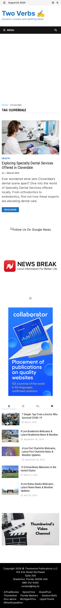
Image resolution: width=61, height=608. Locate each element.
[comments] (37, 406)
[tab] (9, 406)
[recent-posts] (23, 406)
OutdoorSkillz (49, 595)
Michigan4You (28, 599)
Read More (11, 209)
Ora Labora (10, 599)
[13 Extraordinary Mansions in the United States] (10, 468)
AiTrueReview (11, 591)
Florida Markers (29, 595)
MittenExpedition (13, 602)
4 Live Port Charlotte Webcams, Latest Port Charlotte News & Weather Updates (39, 452)
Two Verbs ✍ (23, 13)
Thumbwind (10, 595)
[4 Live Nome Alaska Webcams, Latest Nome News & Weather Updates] (10, 484)
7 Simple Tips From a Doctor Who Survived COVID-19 (40, 416)
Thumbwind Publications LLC (41, 568)
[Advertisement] (30, 65)
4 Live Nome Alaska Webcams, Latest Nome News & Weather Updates (37, 487)
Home (5, 105)
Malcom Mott (13, 173)
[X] (57, 2)
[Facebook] (53, 2)
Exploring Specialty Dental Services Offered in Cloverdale (27, 165)
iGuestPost (45, 591)
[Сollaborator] (30, 351)
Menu (10, 30)
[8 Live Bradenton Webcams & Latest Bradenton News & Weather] (10, 432)
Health (6, 158)
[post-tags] (52, 406)
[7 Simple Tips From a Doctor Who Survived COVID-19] (11, 415)
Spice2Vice (29, 591)
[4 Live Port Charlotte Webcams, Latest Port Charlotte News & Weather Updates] (11, 449)
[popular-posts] (9, 406)
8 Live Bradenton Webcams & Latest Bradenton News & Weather (39, 433)
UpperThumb (47, 599)
